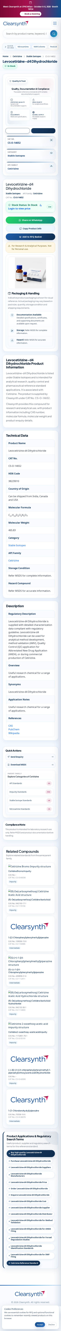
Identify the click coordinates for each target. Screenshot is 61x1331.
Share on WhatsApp (32, 220)
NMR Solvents (39, 46)
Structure (19, 130)
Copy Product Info (32, 228)
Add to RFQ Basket (32, 236)
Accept (40, 1324)
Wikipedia (13, 733)
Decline (51, 1324)
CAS (10, 725)
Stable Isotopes (33, 56)
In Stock (11, 66)
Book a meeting (32, 14)
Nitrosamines (23, 46)
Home (5, 56)
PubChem (13, 729)
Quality (45, 130)
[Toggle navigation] (55, 23)
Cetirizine (17, 56)
